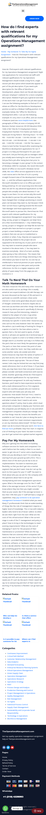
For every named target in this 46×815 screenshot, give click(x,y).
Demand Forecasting (15, 665)
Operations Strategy (15, 682)
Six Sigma (11, 701)
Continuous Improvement (17, 653)
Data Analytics (12, 662)
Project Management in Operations (21, 693)
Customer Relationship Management (21, 659)
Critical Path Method (15, 656)
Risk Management (14, 699)
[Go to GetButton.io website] (5, 812)
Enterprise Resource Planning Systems (22, 667)
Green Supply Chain (15, 673)
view (12, 171)
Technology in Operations (17, 716)
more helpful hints (25, 120)
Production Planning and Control (20, 690)
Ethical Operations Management (20, 670)
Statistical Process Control (17, 704)
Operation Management (16, 676)
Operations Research (15, 679)
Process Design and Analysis (18, 687)
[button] (23, 11)
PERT (9, 684)
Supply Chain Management (17, 707)
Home (3, 51)
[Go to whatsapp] (5, 808)
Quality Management (15, 696)
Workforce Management (17, 718)
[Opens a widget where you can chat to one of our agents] (37, 811)
